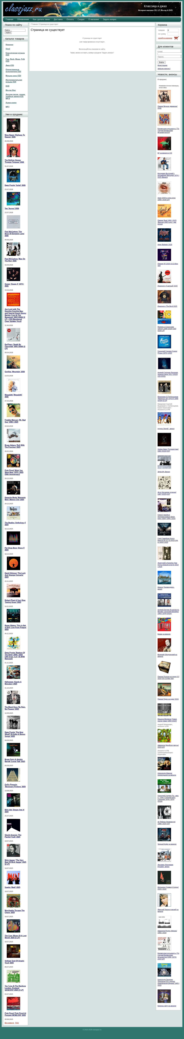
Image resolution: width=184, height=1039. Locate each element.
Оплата (70, 19)
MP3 (7, 107)
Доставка (58, 19)
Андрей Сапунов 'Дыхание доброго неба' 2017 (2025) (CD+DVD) (168, 374)
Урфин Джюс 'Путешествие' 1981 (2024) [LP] (168, 450)
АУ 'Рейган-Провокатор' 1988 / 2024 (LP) (167, 823)
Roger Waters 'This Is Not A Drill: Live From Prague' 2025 (15, 627)
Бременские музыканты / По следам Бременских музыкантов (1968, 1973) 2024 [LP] (168, 956)
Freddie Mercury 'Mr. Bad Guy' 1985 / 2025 (15, 421)
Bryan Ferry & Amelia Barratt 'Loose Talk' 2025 (15, 760)
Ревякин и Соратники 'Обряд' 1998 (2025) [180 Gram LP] (167, 329)
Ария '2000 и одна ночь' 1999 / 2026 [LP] (167, 199)
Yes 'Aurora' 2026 (12, 208)
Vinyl (8, 49)
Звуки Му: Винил (164, 472)
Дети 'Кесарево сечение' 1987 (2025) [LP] (167, 493)
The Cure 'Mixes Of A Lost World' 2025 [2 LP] (15, 937)
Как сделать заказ (41, 19)
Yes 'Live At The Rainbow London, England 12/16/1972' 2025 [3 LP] (15, 988)
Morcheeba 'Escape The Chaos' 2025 (15, 911)
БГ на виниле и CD (165, 153)
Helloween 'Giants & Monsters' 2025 (13, 683)
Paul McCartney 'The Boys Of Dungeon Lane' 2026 (14, 234)
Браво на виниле (164, 634)
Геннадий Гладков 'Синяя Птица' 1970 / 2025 (167, 352)
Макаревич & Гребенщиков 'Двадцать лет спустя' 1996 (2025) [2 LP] (168, 398)
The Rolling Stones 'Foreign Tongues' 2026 (14, 161)
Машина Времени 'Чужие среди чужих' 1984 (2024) (167, 720)
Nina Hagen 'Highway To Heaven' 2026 (15, 136)
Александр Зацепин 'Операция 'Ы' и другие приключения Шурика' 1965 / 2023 (168, 982)
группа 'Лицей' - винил (166, 429)
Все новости (9, 1023)
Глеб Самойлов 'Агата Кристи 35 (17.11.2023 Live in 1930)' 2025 (168, 540)
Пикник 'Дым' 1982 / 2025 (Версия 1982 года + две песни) (167, 222)
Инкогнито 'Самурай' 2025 (168, 286)
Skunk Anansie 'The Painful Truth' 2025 (13, 836)
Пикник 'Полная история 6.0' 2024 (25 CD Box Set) (168, 678)
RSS (17, 1023)
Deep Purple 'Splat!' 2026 (15, 185)
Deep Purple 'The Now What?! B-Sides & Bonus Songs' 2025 (15, 734)
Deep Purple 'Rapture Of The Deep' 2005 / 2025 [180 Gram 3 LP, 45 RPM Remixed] (15, 656)
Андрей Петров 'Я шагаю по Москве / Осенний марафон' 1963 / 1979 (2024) (168, 611)
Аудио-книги (11, 103)
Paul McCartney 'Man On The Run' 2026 (15, 260)
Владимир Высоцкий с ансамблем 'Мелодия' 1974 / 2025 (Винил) (168, 175)
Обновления (23, 19)
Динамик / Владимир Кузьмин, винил (165, 866)
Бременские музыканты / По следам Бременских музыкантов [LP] (168, 130)
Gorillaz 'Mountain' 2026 (15, 372)
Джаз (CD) (10, 65)
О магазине (93, 19)
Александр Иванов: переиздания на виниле (167, 774)
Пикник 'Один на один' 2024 (168, 699)
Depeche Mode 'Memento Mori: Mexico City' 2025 (15, 499)
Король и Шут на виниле (167, 1006)
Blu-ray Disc (11, 90)
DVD (7, 86)
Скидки (81, 19)
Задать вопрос (110, 19)
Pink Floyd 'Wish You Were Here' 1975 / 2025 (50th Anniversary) (14, 472)
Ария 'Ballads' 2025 (165, 245)
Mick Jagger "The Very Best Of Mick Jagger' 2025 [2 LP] (15, 862)
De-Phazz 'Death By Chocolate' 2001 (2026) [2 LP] (15, 346)
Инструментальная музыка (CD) (14, 81)
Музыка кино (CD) (13, 76)
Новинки (9, 45)
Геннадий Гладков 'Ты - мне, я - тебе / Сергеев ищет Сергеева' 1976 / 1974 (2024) (168, 798)
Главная (9, 19)
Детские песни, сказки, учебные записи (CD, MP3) (15, 96)
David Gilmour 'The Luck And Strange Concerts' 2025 (15, 575)
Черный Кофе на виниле (167, 844)
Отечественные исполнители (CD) (13, 71)
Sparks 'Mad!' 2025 (12, 887)
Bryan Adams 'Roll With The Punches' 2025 (15, 446)
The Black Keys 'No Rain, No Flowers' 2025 (15, 708)
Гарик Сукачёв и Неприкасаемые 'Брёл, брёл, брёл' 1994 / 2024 (166, 517)
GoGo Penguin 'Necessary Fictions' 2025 (15, 786)
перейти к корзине (165, 38)
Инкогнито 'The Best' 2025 (167, 306)
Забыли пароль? (164, 69)
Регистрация (162, 65)
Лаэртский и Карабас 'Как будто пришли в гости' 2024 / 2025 (168, 565)
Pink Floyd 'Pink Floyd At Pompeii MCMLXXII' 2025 (15, 1014)
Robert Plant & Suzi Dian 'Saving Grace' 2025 (15, 601)
